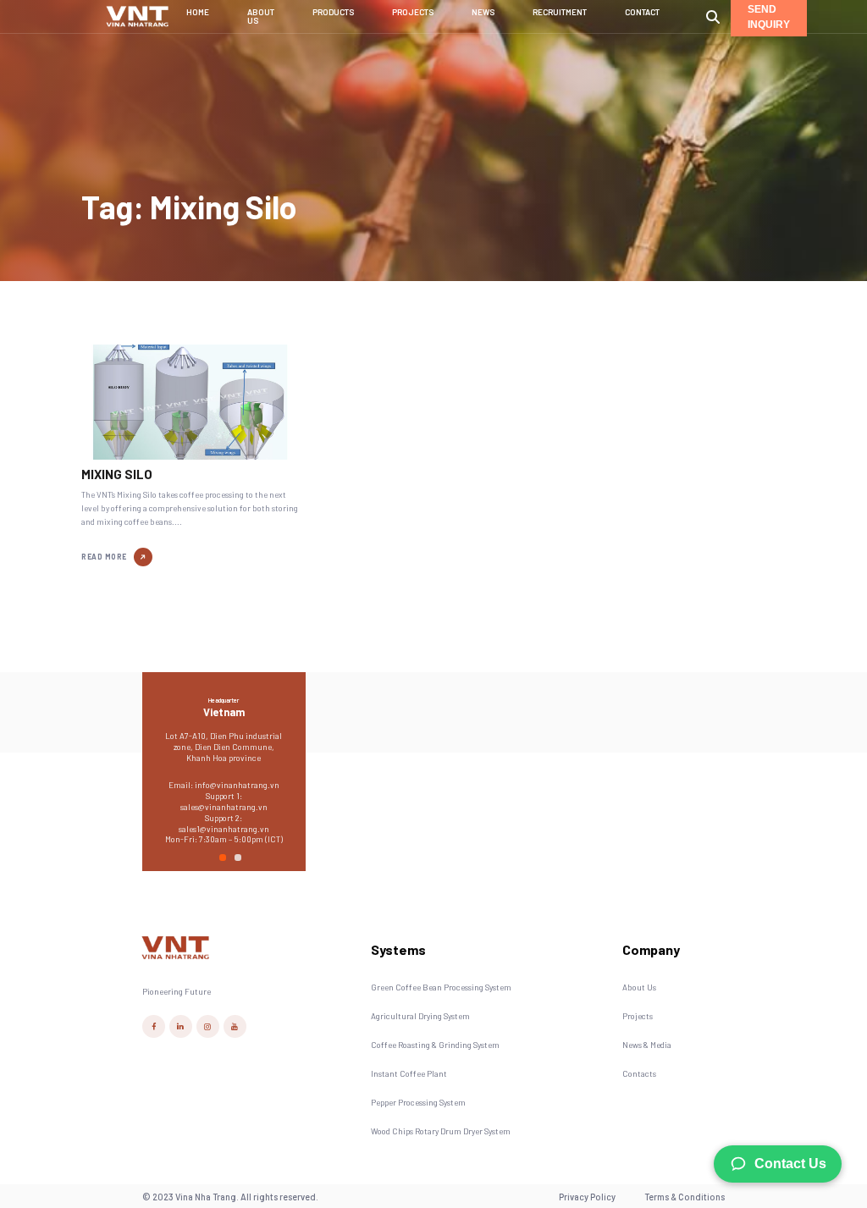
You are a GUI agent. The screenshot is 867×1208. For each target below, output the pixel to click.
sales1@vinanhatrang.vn (224, 829)
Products (333, 12)
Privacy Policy (587, 1196)
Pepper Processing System (418, 1102)
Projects (413, 12)
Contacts (639, 1073)
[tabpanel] (224, 768)
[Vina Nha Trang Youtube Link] (235, 1026)
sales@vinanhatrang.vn (224, 807)
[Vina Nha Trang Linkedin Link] (180, 1026)
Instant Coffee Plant (409, 1073)
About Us (260, 16)
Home (197, 12)
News (483, 12)
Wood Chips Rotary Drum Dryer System (441, 1131)
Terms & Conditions (684, 1196)
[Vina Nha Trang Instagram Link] (207, 1026)
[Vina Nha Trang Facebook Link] (153, 1026)
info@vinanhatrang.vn (237, 785)
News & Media (646, 1045)
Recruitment (560, 12)
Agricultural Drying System (420, 1016)
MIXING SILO (116, 474)
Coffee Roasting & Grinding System (435, 1045)
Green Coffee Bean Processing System (441, 987)
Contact (642, 12)
